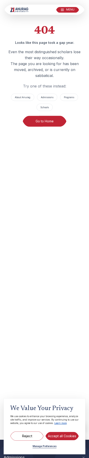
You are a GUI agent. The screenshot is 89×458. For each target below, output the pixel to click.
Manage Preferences (45, 446)
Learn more (60, 423)
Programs (69, 97)
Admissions (47, 97)
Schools (44, 107)
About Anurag (22, 97)
